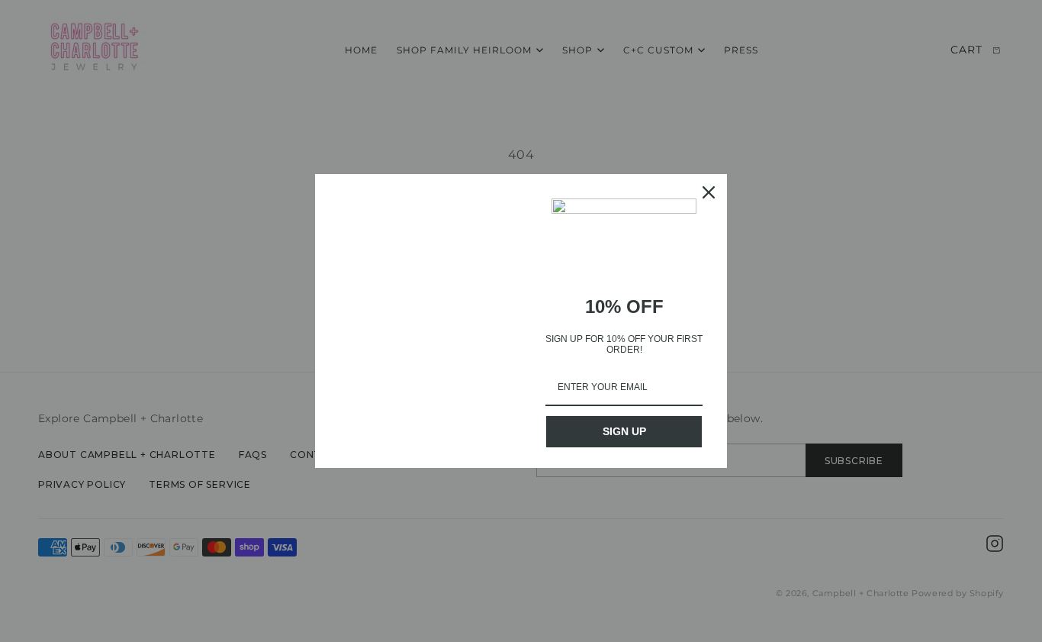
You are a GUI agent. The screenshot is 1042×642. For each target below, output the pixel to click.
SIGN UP (624, 431)
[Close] (708, 192)
